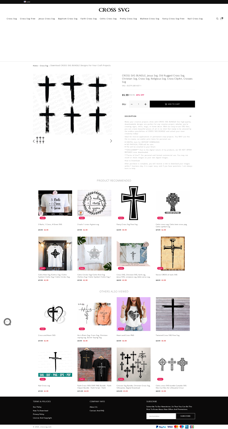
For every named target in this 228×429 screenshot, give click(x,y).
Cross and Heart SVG (47, 335)
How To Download (40, 411)
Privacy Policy (38, 414)
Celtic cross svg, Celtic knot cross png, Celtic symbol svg (171, 225)
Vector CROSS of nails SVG (166, 275)
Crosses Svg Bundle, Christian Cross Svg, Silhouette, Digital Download (133, 386)
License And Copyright (42, 418)
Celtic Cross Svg (108, 18)
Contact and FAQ (97, 411)
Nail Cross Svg (195, 18)
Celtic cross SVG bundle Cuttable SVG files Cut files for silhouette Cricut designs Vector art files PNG (171, 387)
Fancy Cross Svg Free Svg (127, 224)
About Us (94, 407)
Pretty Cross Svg (128, 18)
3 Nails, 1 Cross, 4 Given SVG (50, 224)
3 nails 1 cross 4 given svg (88, 224)
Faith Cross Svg (89, 18)
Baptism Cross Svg (68, 18)
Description (130, 116)
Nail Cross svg (44, 385)
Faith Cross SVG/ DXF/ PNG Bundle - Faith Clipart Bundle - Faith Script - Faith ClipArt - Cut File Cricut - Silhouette (94, 387)
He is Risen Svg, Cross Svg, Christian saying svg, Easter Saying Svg (92, 336)
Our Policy (37, 407)
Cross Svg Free (27, 18)
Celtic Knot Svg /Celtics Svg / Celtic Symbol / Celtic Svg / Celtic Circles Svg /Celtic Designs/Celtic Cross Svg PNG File (55, 277)
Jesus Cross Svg (47, 18)
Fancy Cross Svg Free (173, 18)
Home (35, 66)
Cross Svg (12, 18)
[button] (39, 104)
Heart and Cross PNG (125, 335)
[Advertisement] (114, 41)
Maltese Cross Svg (149, 18)
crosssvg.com (45, 427)
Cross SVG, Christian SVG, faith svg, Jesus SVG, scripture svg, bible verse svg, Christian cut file (133, 277)
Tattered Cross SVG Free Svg (167, 335)
